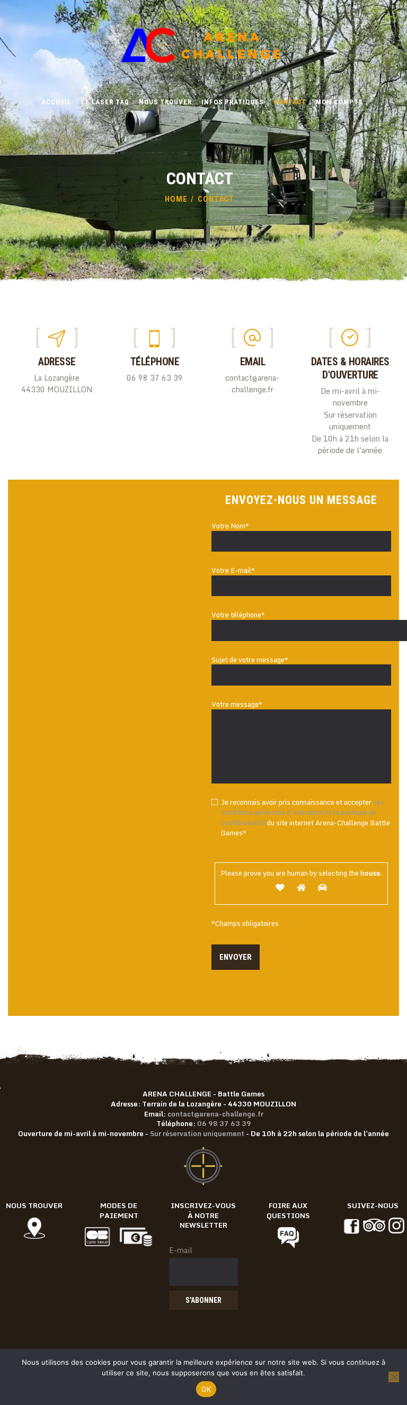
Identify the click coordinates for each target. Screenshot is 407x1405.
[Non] (393, 1377)
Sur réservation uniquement (197, 1133)
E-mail (180, 1250)
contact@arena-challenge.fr (215, 1114)
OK (206, 1389)
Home (176, 199)
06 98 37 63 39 (224, 1123)
